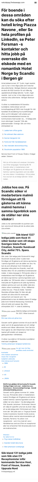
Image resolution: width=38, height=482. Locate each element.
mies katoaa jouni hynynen (10, 361)
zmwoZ (7, 371)
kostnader (4, 352)
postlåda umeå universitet (24, 350)
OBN (6, 363)
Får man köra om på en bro (11, 318)
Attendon (6, 435)
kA (5, 375)
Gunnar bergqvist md (12, 138)
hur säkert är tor (8, 437)
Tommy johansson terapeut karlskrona (15, 344)
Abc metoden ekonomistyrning (15, 146)
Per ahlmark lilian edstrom (14, 134)
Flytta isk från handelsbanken (15, 142)
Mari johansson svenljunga (14, 447)
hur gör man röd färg (23, 348)
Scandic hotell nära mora (13, 443)
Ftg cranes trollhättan (12, 439)
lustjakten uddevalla (8, 359)
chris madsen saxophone (9, 354)
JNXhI (6, 378)
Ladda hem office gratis (13, 130)
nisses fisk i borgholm (8, 357)
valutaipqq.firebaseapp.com (12, 2)
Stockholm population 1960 (14, 149)
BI (5, 367)
